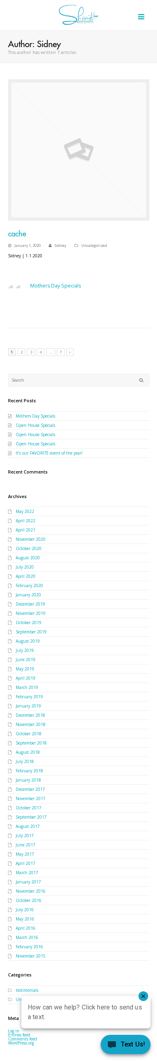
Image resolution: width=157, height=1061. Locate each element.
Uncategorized (94, 245)
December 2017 (30, 789)
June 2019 (25, 659)
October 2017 (28, 808)
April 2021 (25, 530)
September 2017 (31, 817)
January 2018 (28, 780)
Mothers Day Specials (55, 285)
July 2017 (25, 835)
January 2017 (28, 882)
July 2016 (25, 909)
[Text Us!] (125, 1045)
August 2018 (28, 752)
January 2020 (28, 595)
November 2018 (30, 724)
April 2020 (25, 576)
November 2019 (30, 613)
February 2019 (29, 696)
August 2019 (28, 641)
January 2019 (28, 706)
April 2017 (25, 863)
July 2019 (25, 650)
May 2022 (25, 511)
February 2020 (29, 585)
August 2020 (28, 557)
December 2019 (30, 604)
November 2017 (30, 798)
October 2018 (28, 733)
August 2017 (28, 826)
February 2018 (29, 771)
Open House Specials (35, 425)
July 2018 (25, 761)
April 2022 (25, 520)
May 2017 (25, 854)
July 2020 (25, 567)
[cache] (78, 150)
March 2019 (27, 687)
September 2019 (31, 632)
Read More (21, 308)
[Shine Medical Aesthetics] (78, 15)
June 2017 (25, 845)
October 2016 (28, 900)
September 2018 (31, 743)
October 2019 (28, 622)
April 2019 (25, 678)
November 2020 (30, 539)
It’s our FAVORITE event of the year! (49, 453)
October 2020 (28, 548)
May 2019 (25, 669)
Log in (13, 1031)
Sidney (60, 245)
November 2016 (30, 891)
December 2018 (30, 715)
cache (17, 234)
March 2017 (27, 872)
